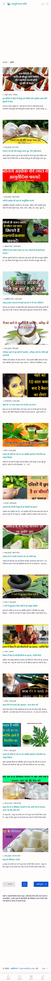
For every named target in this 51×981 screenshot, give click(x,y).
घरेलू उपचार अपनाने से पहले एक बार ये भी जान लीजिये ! (23, 302)
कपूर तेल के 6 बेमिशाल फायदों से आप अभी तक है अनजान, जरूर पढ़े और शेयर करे (24, 808)
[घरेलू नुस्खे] (12, 750)
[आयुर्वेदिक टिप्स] (9, 299)
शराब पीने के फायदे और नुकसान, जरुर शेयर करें (20, 704)
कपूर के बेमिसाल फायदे (11, 859)
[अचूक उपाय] (8, 95)
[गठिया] (6, 701)
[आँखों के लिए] (8, 246)
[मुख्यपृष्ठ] (24, 884)
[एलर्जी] (6, 503)
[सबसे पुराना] (41, 884)
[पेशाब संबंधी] (15, 197)
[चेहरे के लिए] (15, 552)
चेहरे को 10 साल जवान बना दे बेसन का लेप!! (19, 404)
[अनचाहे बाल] (8, 401)
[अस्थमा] (11, 651)
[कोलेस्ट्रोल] (17, 246)
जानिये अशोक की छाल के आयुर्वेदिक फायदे (18, 200)
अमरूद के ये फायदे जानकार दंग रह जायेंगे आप (19, 556)
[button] (43, 4)
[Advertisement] (25, 35)
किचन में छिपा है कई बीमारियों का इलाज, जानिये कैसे (22, 655)
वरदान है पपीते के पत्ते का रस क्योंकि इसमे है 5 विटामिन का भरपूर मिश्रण (24, 456)
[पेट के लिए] (15, 147)
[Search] (47, 4)
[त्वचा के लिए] (17, 803)
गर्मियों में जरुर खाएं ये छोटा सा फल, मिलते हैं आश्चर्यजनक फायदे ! (24, 252)
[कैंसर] (6, 450)
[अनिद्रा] (15, 95)
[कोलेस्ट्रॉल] (13, 503)
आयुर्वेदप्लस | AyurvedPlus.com (22, 968)
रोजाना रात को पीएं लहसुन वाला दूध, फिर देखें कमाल (22, 151)
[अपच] (6, 651)
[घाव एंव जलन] (8, 803)
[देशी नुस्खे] (15, 348)
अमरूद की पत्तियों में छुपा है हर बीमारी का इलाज (20, 506)
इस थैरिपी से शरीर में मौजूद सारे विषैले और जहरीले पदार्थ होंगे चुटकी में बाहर (25, 100)
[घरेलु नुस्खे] (8, 147)
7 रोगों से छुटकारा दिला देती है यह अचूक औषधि (20, 605)
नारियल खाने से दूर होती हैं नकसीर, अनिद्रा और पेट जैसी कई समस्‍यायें (25, 354)
